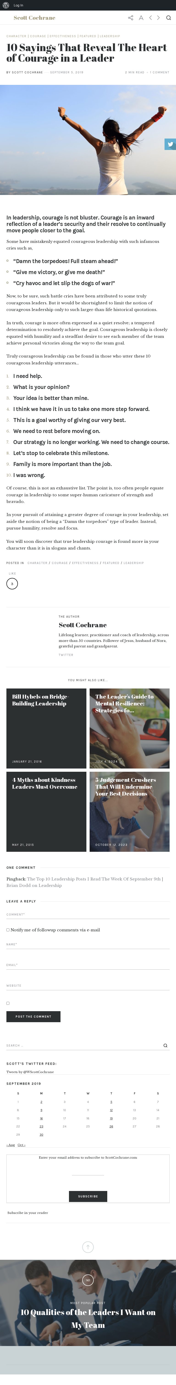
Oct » (21, 1145)
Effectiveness (63, 36)
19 (111, 1118)
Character (16, 36)
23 (41, 1126)
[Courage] (88, 140)
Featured (88, 36)
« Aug (10, 1145)
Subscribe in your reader (27, 1213)
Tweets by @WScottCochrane (30, 1072)
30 (41, 1134)
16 (41, 1118)
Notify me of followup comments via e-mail (55, 930)
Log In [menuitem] (18, 5)
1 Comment (160, 72)
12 (111, 1110)
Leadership (110, 36)
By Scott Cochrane (24, 72)
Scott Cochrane (83, 624)
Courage (38, 36)
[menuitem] (6, 5)
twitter (66, 655)
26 (111, 1126)
